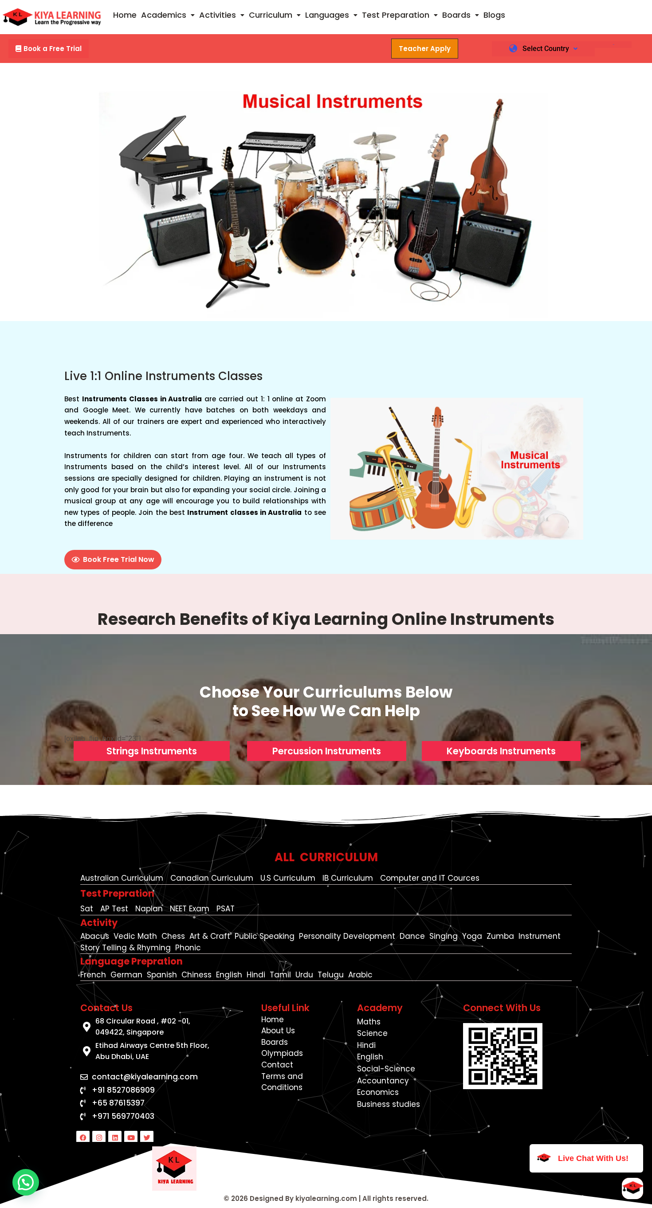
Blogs (494, 14)
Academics (163, 14)
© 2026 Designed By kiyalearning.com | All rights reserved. (326, 1198)
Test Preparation (395, 14)
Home (125, 14)
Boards (456, 14)
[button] (168, 15)
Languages (327, 14)
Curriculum (270, 14)
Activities (217, 14)
